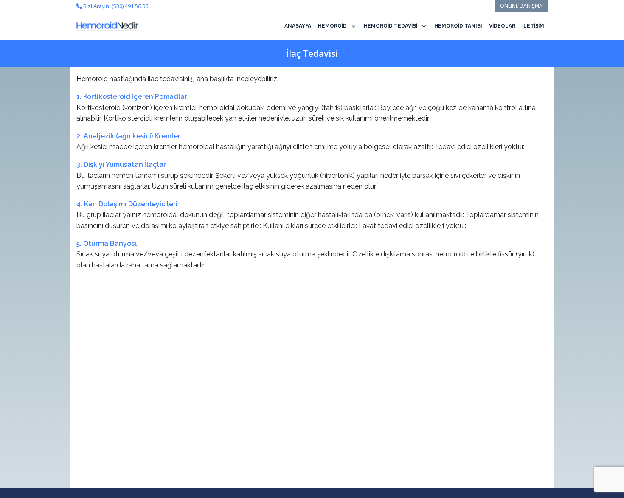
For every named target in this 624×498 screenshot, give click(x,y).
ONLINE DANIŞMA (521, 5)
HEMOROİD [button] (332, 26)
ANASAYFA (297, 26)
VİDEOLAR (502, 26)
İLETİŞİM (533, 26)
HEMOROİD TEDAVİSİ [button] (390, 26)
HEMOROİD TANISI (458, 26)
